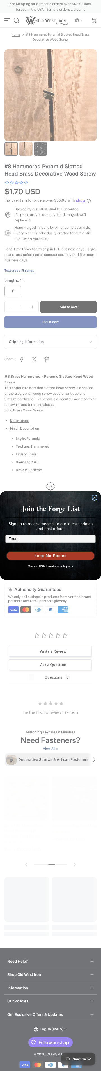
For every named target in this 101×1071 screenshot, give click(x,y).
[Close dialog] (94, 497)
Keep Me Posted (50, 556)
